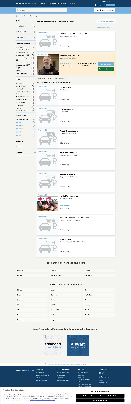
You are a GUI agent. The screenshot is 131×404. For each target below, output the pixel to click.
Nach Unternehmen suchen (57, 3)
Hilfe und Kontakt (83, 372)
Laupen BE (54, 270)
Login (100, 5)
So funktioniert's (61, 375)
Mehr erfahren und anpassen (100, 391)
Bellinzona (20, 320)
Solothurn (88, 310)
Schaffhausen (89, 315)
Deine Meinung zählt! (66, 364)
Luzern (53, 290)
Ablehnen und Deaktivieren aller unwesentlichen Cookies (100, 395)
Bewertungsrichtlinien (42, 380)
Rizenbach (20, 270)
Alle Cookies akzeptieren (100, 400)
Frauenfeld (55, 310)
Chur (19, 310)
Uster (19, 315)
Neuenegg (88, 275)
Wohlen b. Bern (56, 275)
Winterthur (88, 295)
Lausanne (88, 305)
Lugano (53, 320)
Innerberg (20, 275)
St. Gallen (54, 295)
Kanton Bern (23, 16)
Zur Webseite (106, 64)
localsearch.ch (103, 382)
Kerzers (87, 270)
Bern (86, 290)
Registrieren (110, 5)
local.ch (101, 380)
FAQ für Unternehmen (63, 372)
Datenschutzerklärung (84, 386)
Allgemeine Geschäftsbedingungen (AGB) (84, 379)
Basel (19, 295)
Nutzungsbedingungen (84, 384)
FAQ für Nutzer (40, 372)
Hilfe (71, 3)
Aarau (53, 300)
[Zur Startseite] (27, 4)
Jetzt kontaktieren (106, 69)
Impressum (81, 375)
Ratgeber (42, 3)
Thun (19, 305)
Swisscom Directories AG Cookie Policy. (42, 400)
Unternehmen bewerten (42, 375)
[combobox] (43, 10)
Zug (18, 300)
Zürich (19, 290)
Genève (87, 300)
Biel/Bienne (55, 315)
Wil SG (53, 305)
